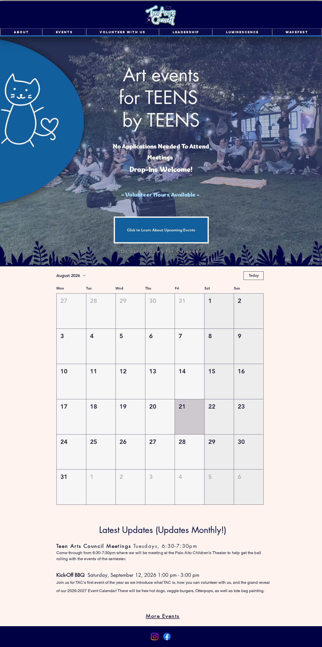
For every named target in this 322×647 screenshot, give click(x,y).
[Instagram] (154, 636)
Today (254, 275)
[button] (71, 311)
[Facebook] (167, 636)
